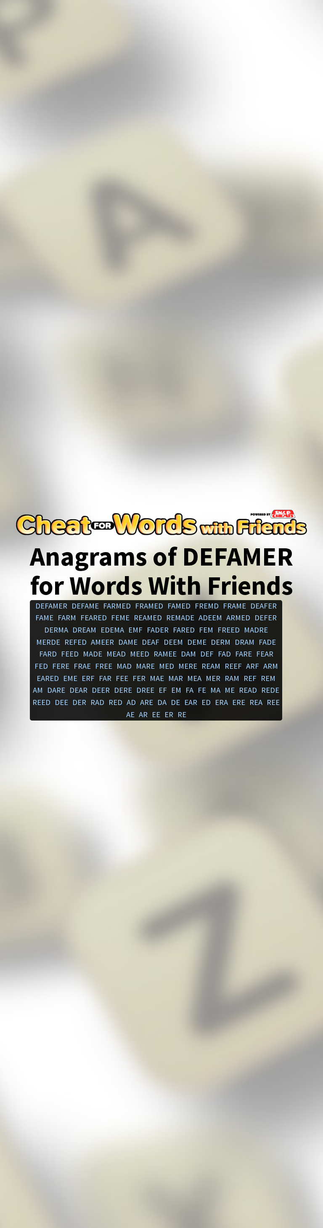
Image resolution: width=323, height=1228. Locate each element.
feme (120, 617)
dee (61, 702)
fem (206, 630)
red (115, 702)
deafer (263, 606)
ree (273, 702)
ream (210, 666)
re (181, 714)
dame (128, 642)
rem (268, 678)
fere (60, 666)
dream (84, 630)
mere (187, 666)
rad (97, 702)
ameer (102, 642)
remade (180, 617)
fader (158, 630)
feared (93, 617)
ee (156, 714)
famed (179, 606)
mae (157, 678)
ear (190, 702)
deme (197, 642)
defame (85, 606)
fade (267, 642)
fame (44, 617)
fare (243, 654)
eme (70, 678)
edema (112, 630)
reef (233, 666)
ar (143, 714)
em (176, 690)
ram (232, 678)
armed (238, 617)
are (146, 702)
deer (101, 690)
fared (184, 630)
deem (173, 642)
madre (256, 630)
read (248, 690)
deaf (150, 642)
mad (124, 666)
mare (145, 666)
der (79, 702)
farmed (117, 606)
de (175, 702)
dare (56, 690)
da (162, 702)
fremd (207, 606)
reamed (148, 617)
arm (270, 666)
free (103, 666)
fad (224, 654)
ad (131, 702)
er (168, 714)
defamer (51, 606)
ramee (165, 654)
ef (163, 690)
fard (48, 654)
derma (56, 630)
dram (244, 642)
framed (149, 606)
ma (215, 690)
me (230, 690)
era (221, 702)
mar (175, 678)
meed (139, 654)
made (92, 654)
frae (82, 666)
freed (228, 630)
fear (264, 654)
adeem (210, 617)
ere (238, 702)
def (207, 654)
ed (206, 702)
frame (234, 606)
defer (265, 617)
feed (70, 654)
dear (78, 690)
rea (255, 702)
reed (41, 702)
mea (194, 678)
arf (252, 666)
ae (130, 714)
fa (189, 690)
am (38, 690)
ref (250, 678)
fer (139, 678)
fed (41, 666)
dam (188, 654)
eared (48, 678)
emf (135, 630)
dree (145, 690)
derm (220, 642)
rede (270, 690)
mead (116, 654)
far (105, 678)
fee (122, 678)
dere (123, 690)
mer (213, 678)
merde (48, 642)
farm (67, 617)
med (166, 666)
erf (88, 678)
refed (75, 642)
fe (202, 690)
